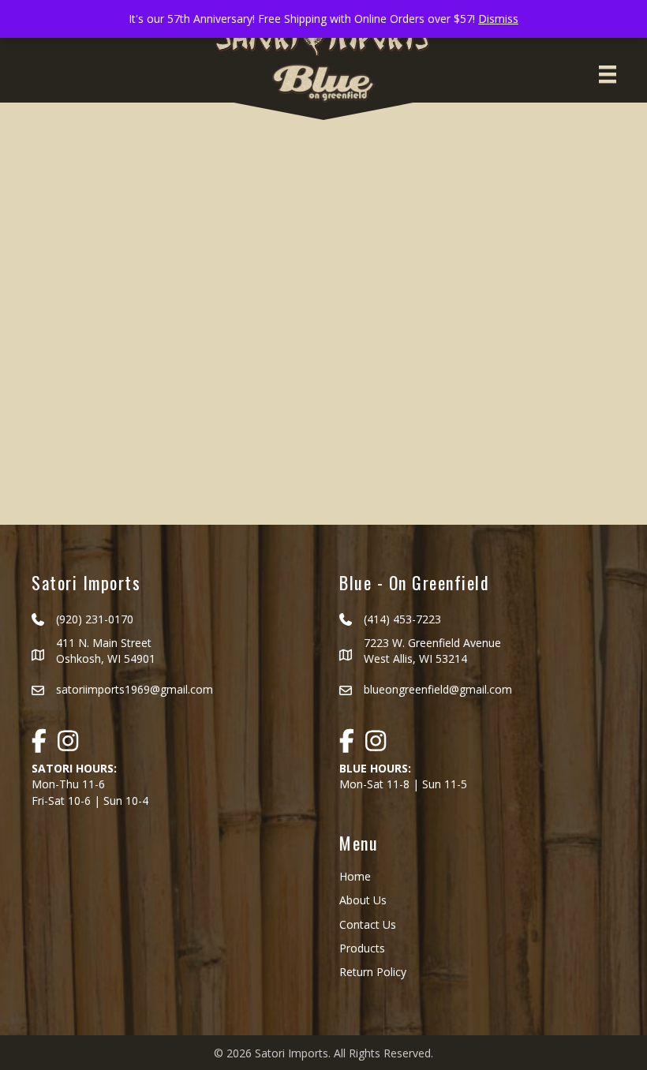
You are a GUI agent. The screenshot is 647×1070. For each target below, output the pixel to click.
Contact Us (367, 924)
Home (355, 876)
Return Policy (372, 971)
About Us (363, 899)
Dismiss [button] (498, 18)
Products (362, 948)
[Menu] (607, 74)
